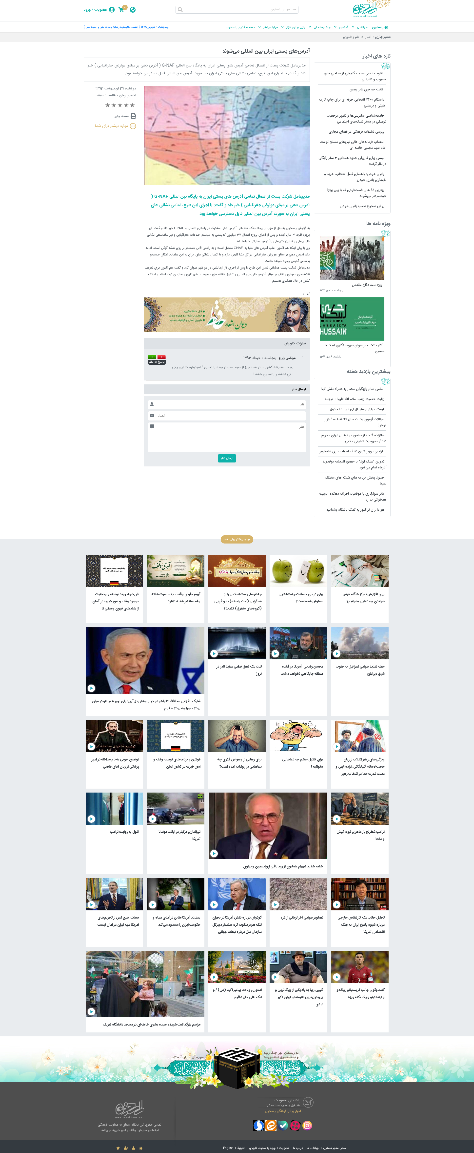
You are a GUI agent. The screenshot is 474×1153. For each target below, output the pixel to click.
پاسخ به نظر (157, 362)
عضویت (100, 9)
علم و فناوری (351, 37)
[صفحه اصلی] (141, 1148)
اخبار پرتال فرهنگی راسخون (283, 1111)
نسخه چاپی (121, 116)
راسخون (377, 27)
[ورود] (133, 1148)
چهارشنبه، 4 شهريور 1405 (155, 27)
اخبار (368, 37)
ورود (87, 9)
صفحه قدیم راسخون (240, 27)
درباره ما (298, 1148)
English (228, 1148)
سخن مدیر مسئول (335, 1148)
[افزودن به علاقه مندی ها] (118, 1148)
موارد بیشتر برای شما (111, 126)
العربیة (241, 1148)
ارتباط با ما (313, 1148)
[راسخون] (372, 16)
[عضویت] (126, 1148)
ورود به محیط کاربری (262, 1148)
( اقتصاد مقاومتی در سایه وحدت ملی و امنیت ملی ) (112, 27)
